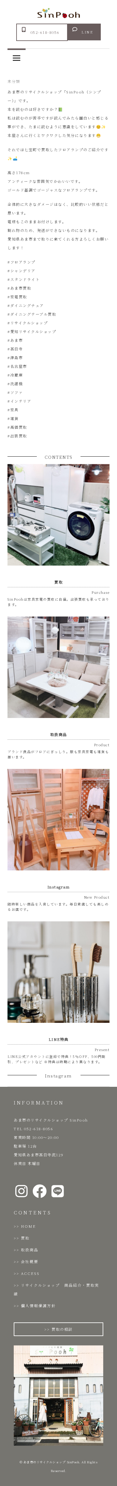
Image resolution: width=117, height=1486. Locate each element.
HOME (28, 1226)
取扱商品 (29, 1249)
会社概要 (29, 1261)
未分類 (13, 81)
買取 (25, 1237)
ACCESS (30, 1273)
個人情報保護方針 (38, 1305)
